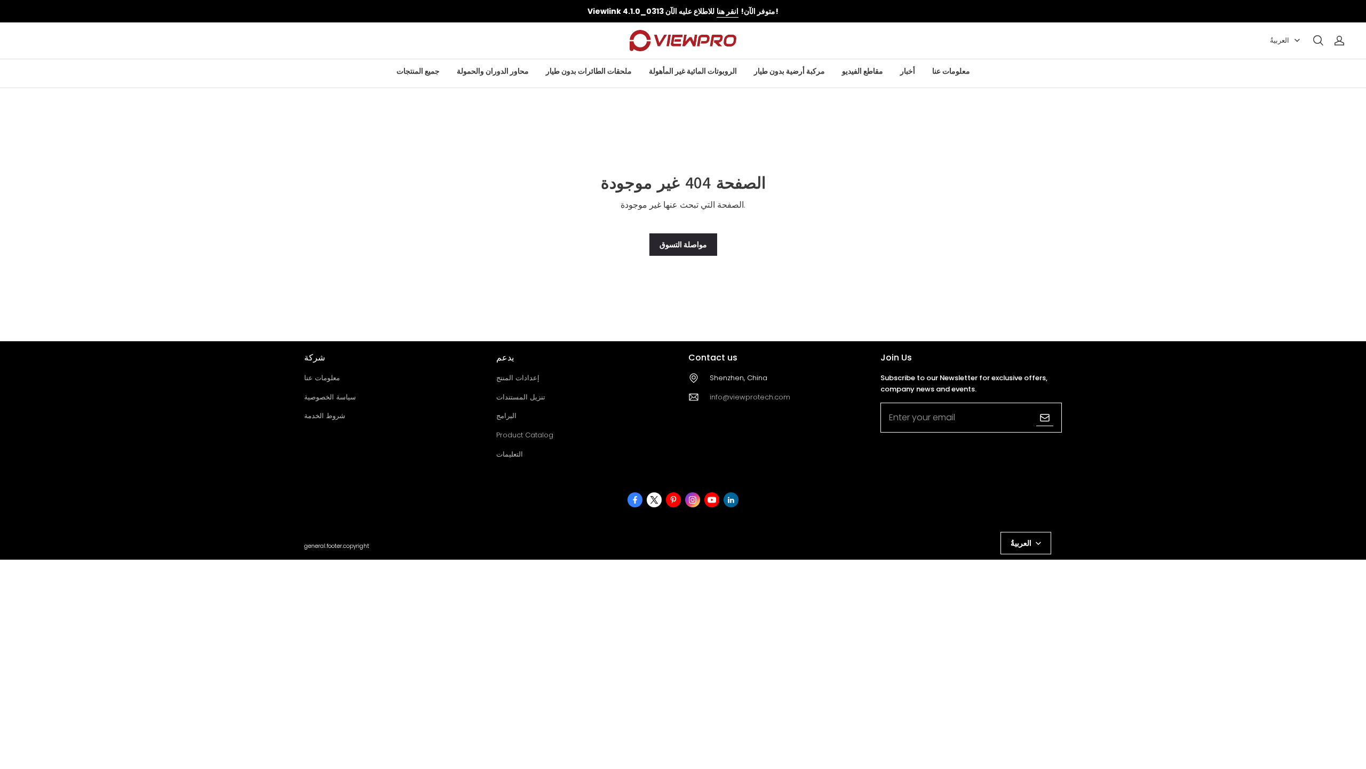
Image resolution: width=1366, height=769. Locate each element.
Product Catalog (524, 435)
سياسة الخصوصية (330, 397)
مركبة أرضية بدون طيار (789, 71)
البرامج (506, 416)
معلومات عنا (951, 71)
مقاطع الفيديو (862, 71)
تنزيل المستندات (520, 397)
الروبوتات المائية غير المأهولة (693, 71)
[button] (1318, 40)
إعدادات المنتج (517, 378)
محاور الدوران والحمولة (493, 71)
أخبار (907, 71)
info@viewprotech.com (750, 397)
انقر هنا (727, 11)
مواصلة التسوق (683, 244)
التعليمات (509, 454)
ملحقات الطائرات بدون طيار (589, 71)
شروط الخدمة (324, 416)
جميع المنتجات (418, 71)
